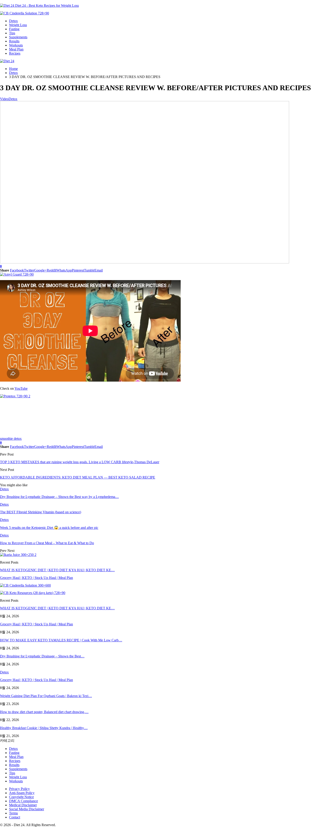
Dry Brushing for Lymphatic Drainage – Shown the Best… (42, 656)
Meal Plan (16, 49)
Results (14, 41)
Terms (13, 813)
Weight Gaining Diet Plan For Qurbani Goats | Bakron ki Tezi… (46, 696)
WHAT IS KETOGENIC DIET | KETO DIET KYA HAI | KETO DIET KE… (57, 570)
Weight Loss (18, 25)
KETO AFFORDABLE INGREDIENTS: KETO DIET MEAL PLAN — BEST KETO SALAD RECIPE (77, 477)
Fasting (14, 29)
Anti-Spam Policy (22, 793)
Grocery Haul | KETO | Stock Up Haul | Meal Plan (36, 578)
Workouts (16, 45)
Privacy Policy (19, 789)
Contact (14, 817)
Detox (13, 21)
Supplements (18, 37)
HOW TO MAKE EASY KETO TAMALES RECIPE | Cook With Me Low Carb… (61, 640)
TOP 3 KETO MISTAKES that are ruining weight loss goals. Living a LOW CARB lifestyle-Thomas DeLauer (79, 462)
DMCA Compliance (23, 801)
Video (4, 99)
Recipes (14, 53)
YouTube (21, 388)
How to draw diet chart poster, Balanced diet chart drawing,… (44, 712)
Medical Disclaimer (23, 805)
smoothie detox (11, 438)
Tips (12, 33)
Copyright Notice (21, 797)
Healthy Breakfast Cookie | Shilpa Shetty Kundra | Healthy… (44, 728)
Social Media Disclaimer (26, 809)
